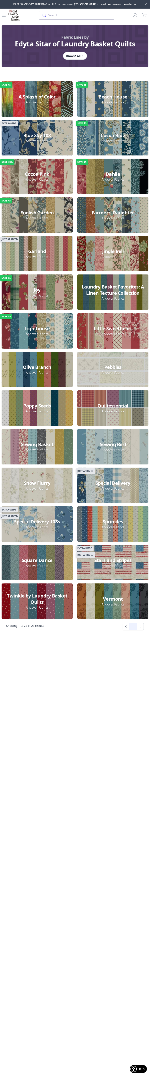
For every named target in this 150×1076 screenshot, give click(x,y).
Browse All (75, 56)
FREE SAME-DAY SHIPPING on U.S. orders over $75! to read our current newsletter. (75, 4)
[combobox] (76, 15)
